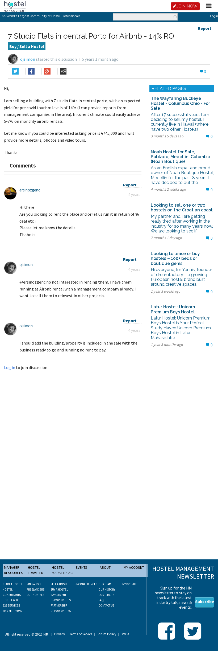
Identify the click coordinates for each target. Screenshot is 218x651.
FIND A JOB (33, 584)
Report (204, 28)
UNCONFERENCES (85, 584)
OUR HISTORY (106, 589)
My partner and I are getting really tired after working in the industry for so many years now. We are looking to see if (182, 224)
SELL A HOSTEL (60, 584)
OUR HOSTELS (35, 595)
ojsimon (27, 59)
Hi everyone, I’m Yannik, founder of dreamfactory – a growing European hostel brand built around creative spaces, (181, 277)
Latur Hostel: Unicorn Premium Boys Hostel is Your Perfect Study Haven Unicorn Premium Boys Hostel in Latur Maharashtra (181, 328)
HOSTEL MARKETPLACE (63, 570)
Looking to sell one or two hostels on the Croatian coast (182, 207)
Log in (9, 367)
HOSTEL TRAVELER (35, 570)
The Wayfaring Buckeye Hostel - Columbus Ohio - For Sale (180, 103)
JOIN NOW (187, 6)
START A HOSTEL (13, 584)
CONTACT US (106, 605)
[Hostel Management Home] (15, 6)
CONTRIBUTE (106, 595)
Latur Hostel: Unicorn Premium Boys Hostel (173, 309)
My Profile (129, 584)
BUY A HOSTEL (59, 589)
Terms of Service (80, 634)
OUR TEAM (104, 584)
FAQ (101, 600)
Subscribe (204, 601)
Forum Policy (106, 634)
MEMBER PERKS (12, 611)
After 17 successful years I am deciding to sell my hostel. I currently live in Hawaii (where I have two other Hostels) (181, 122)
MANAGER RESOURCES (13, 570)
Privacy (59, 634)
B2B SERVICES (11, 605)
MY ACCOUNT (134, 567)
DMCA (125, 634)
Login (214, 16)
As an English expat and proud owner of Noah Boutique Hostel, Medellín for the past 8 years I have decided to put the (182, 175)
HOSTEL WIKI (11, 600)
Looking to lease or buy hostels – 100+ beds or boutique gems (175, 258)
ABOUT (105, 567)
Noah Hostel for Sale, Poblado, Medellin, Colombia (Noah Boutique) (180, 156)
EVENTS (81, 567)
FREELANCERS (35, 589)
